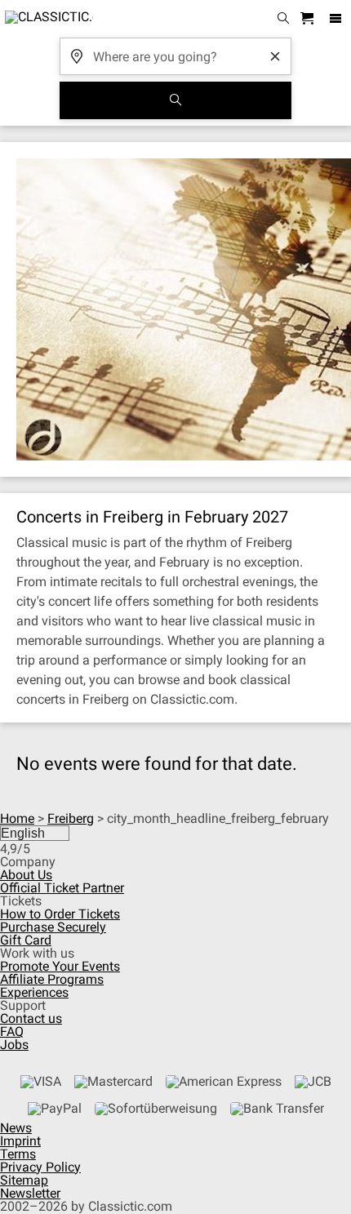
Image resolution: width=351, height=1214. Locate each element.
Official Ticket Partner (62, 888)
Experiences (34, 992)
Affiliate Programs (52, 979)
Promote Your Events (60, 966)
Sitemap (24, 1180)
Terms (18, 1154)
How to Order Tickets (60, 914)
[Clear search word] (275, 56)
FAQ (12, 1031)
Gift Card (25, 940)
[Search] (175, 100)
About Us (26, 875)
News (16, 1128)
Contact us (31, 1018)
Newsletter (30, 1193)
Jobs (14, 1044)
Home (17, 818)
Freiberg (70, 818)
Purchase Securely (53, 927)
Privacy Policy (40, 1167)
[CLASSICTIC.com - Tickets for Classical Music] (46, 19)
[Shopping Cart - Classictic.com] (309, 19)
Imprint (20, 1141)
